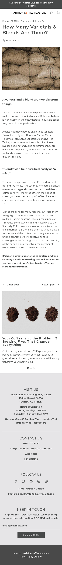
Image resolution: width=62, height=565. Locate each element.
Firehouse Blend (11, 222)
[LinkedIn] (38, 481)
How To (40, 21)
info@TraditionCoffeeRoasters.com (31, 448)
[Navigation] (3, 12)
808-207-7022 (31, 443)
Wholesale (31, 453)
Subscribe (31, 535)
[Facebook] (15, 481)
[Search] (51, 12)
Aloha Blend (30, 222)
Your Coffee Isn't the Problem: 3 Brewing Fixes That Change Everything (29, 341)
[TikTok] (46, 481)
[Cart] (58, 12)
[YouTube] (31, 481)
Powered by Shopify (31, 557)
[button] (28, 368)
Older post (13, 284)
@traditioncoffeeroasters (31, 422)
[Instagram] (23, 481)
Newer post (48, 284)
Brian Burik (12, 40)
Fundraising (31, 458)
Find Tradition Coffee (31, 488)
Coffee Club (29, 3)
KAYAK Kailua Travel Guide (38, 494)
